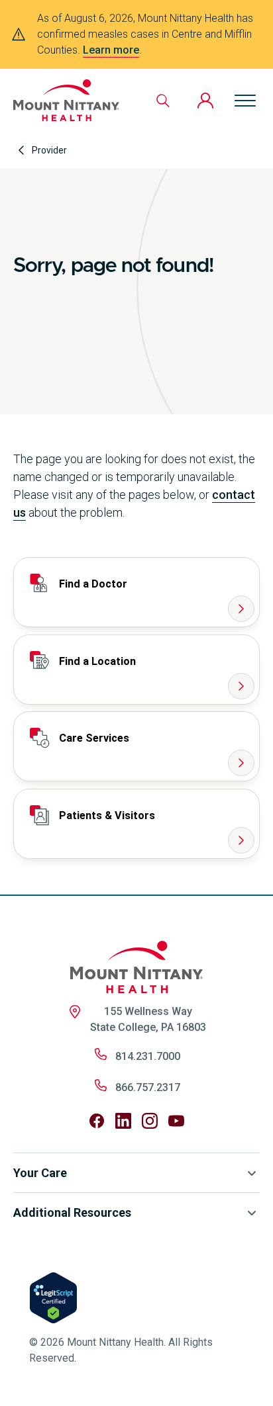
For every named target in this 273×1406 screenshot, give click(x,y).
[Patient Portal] (205, 100)
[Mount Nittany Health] (66, 100)
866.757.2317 (147, 1087)
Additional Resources (72, 1212)
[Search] (163, 100)
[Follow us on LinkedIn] (123, 1121)
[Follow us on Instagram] (150, 1121)
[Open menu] (245, 100)
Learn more (111, 50)
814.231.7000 (147, 1056)
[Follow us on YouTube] (176, 1121)
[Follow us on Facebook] (97, 1121)
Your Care (40, 1173)
